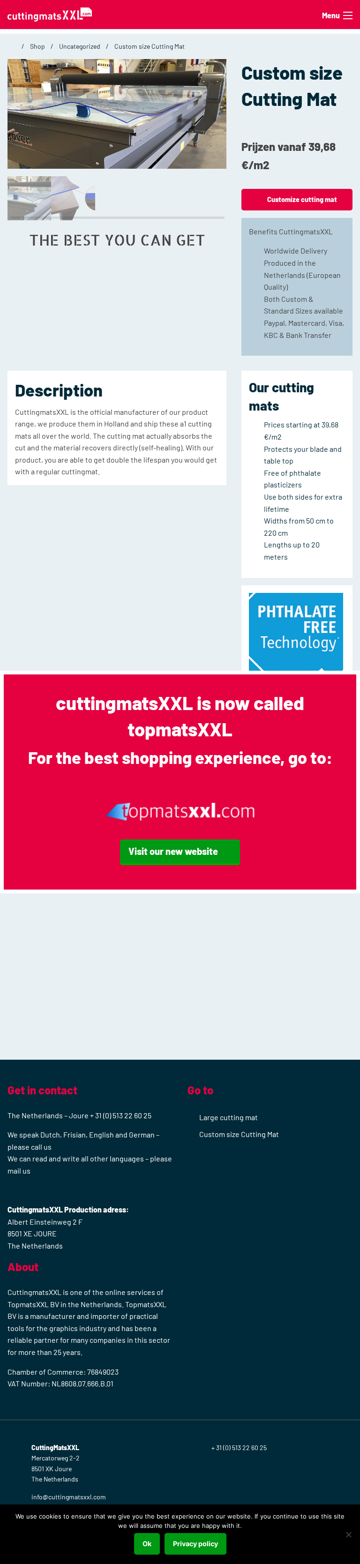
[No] (348, 1534)
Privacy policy (195, 1544)
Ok (146, 1544)
